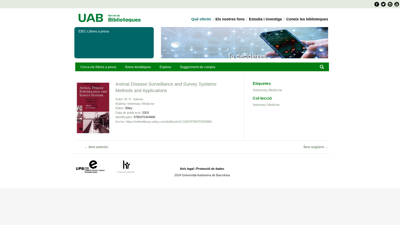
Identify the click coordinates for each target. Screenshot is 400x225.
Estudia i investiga (265, 19)
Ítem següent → (316, 147)
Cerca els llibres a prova (98, 67)
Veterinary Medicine (140, 103)
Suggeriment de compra (197, 67)
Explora (165, 67)
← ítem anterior (96, 147)
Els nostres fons (230, 19)
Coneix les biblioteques (307, 19)
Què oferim (201, 19)
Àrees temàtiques (138, 67)
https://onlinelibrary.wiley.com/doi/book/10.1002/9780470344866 (169, 121)
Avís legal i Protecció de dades (202, 168)
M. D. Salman (133, 99)
